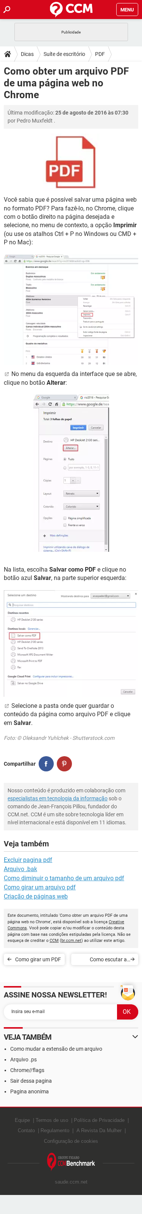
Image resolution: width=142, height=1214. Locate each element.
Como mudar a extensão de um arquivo (56, 1049)
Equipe (22, 1120)
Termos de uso (52, 1120)
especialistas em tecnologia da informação (58, 798)
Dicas (27, 54)
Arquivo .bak (20, 869)
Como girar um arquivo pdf (40, 887)
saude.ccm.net (71, 1182)
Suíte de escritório (64, 54)
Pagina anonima (29, 1091)
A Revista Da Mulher (99, 1130)
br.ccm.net (71, 940)
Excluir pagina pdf (28, 860)
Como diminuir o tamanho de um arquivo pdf (64, 878)
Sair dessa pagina (31, 1081)
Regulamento (55, 1130)
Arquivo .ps (23, 1059)
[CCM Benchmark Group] (71, 1162)
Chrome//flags (27, 1070)
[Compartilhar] (46, 763)
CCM (54, 940)
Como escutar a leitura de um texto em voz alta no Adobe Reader (101, 960)
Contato (26, 1130)
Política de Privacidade (99, 1120)
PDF (100, 54)
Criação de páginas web (36, 896)
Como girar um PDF (38, 959)
